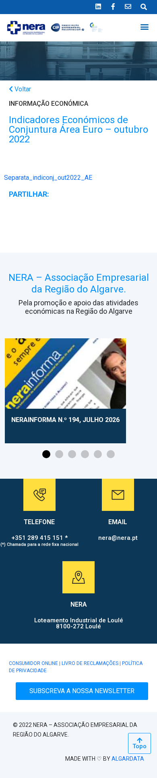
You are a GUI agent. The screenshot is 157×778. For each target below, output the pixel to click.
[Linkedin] (98, 6)
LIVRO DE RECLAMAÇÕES (90, 663)
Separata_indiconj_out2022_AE (48, 177)
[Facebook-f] (113, 6)
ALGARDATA (128, 758)
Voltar (22, 89)
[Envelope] (128, 6)
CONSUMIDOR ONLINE (33, 663)
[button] (144, 26)
